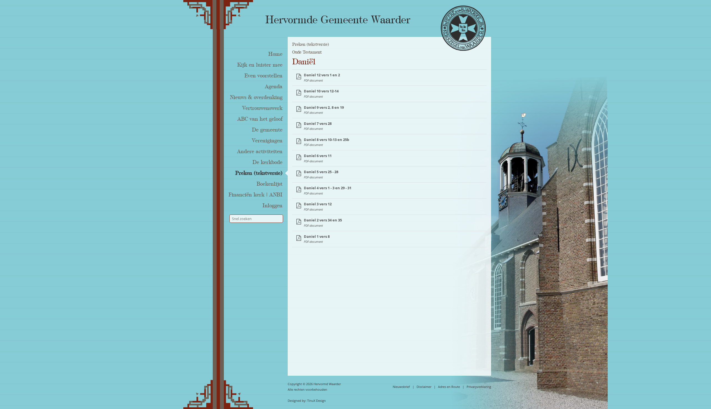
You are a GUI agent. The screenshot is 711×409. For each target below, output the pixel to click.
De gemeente (267, 130)
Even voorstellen (263, 76)
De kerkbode (267, 162)
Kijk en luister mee (259, 65)
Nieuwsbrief (401, 387)
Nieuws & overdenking (256, 97)
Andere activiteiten (259, 151)
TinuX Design (316, 400)
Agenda (273, 86)
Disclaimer (424, 387)
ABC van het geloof (259, 119)
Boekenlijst (269, 184)
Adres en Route (449, 387)
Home (275, 54)
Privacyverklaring (479, 387)
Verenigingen (267, 140)
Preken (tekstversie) (258, 173)
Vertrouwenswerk (262, 108)
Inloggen (272, 205)
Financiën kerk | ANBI (255, 195)
